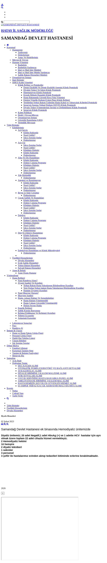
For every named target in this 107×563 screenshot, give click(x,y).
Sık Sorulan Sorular (21, 343)
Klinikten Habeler (31, 150)
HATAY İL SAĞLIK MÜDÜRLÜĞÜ (27, 30)
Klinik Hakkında (30, 132)
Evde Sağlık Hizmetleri (28, 263)
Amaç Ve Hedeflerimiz (28, 57)
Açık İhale (16, 361)
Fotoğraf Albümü (19, 348)
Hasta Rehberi (18, 278)
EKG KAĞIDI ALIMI (28, 366)
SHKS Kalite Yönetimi (22, 82)
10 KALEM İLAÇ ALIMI (29, 371)
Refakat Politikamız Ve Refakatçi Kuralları (36, 313)
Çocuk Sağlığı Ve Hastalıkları (31, 198)
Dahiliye (21, 215)
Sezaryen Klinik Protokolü (35, 110)
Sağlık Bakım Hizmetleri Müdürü (32, 75)
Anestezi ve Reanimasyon (29, 180)
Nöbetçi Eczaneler (26, 315)
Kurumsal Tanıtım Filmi (22, 351)
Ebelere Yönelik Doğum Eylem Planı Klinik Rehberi (46, 100)
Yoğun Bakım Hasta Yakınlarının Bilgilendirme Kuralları (48, 285)
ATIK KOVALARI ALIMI (30, 376)
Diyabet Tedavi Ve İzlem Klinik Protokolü (42, 90)
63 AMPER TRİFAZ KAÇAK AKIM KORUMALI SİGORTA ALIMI (50, 386)
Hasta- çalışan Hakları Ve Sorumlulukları (36, 298)
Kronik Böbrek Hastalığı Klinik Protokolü (41, 95)
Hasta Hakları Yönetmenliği (35, 300)
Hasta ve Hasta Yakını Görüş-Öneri (27, 333)
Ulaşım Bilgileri (19, 340)
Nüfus (15, 391)
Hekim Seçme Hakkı (32, 305)
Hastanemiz (17, 50)
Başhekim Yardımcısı (27, 67)
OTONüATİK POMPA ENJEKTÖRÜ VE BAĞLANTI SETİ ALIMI (49, 368)
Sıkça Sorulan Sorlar (32, 137)
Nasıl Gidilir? (29, 135)
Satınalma (11, 358)
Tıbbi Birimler (13, 125)
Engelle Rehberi (25, 308)
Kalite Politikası (25, 112)
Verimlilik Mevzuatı (26, 122)
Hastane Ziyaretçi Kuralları (35, 290)
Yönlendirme (12, 275)
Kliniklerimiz (18, 127)
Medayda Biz (18, 356)
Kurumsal (11, 47)
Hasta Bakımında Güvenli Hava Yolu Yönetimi (44, 97)
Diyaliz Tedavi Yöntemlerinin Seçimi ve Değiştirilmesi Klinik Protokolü (55, 107)
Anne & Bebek (19, 270)
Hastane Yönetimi (20, 62)
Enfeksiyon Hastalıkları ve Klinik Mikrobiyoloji (39, 250)
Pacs (14, 325)
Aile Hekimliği (24, 175)
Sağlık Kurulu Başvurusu (29, 310)
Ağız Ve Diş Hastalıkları (28, 158)
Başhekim (22, 65)
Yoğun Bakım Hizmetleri (29, 265)
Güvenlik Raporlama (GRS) (30, 120)
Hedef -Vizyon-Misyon (28, 115)
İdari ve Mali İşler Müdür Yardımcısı (34, 72)
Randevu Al (17, 328)
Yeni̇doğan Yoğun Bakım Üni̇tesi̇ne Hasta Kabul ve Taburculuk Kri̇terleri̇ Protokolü (60, 102)
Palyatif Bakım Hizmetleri (29, 268)
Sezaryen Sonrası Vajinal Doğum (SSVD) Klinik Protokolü (49, 105)
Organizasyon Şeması (21, 77)
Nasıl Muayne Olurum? (28, 293)
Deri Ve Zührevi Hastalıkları (30, 233)
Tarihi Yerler (17, 396)
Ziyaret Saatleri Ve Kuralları (30, 283)
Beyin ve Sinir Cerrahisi (28, 193)
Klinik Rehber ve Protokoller (30, 85)
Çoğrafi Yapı (17, 393)
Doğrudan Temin (19, 363)
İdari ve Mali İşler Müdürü (29, 70)
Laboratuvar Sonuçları (22, 323)
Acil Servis (23, 130)
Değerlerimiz (23, 55)
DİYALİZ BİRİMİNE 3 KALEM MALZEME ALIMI (42, 373)
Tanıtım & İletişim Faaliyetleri (25, 353)
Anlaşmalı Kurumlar (27, 318)
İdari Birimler (18, 80)
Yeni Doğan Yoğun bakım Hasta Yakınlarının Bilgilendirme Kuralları (53, 288)
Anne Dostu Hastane (27, 273)
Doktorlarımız (29, 140)
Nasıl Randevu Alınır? (27, 280)
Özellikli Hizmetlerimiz (22, 258)
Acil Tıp (21, 142)
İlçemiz (10, 388)
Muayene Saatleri (25, 295)
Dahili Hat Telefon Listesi (23, 338)
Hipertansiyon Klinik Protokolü (37, 92)
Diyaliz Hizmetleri (26, 260)
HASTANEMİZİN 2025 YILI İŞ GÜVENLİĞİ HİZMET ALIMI (47, 383)
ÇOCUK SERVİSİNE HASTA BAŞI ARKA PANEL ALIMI (45, 378)
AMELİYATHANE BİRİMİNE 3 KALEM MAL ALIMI (43, 381)
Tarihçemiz (23, 52)
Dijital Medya (13, 346)
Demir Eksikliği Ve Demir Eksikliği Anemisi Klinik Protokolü (50, 87)
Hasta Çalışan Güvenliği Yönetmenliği (40, 303)
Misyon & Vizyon (20, 60)
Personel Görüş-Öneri (21, 335)
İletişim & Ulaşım (14, 330)
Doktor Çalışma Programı (34, 163)
